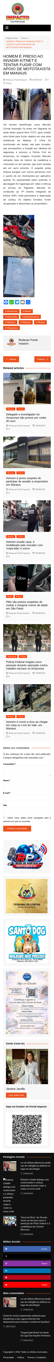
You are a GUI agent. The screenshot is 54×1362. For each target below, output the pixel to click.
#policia (41, 322)
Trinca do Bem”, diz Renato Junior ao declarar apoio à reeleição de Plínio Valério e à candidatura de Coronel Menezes (35, 1223)
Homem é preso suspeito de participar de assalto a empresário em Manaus (27, 481)
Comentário (9, 764)
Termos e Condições (36, 1357)
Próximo (41, 359)
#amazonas (12, 311)
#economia (12, 317)
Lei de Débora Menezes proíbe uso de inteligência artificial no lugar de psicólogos (35, 1166)
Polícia (9, 83)
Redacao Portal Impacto (16, 80)
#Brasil (28, 311)
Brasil (9, 596)
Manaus (10, 409)
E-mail (7, 793)
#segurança (12, 328)
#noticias (27, 322)
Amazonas (11, 657)
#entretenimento (31, 317)
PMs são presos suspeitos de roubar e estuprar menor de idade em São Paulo (27, 605)
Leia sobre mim (16, 1095)
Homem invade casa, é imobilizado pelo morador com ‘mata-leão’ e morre (24, 545)
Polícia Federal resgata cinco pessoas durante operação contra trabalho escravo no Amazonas (26, 665)
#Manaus (11, 322)
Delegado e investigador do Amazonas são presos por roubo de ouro (26, 417)
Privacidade (8, 1357)
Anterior (12, 359)
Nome (6, 780)
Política (20, 1357)
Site (5, 805)
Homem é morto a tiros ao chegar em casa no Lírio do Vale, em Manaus (27, 725)
